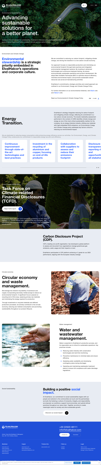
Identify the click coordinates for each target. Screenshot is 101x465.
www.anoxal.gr (5, 453)
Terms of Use (84, 447)
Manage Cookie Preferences (87, 450)
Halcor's (57, 93)
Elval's (92, 90)
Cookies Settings (68, 462)
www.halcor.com (25, 447)
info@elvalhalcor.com (70, 430)
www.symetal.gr (5, 448)
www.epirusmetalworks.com (28, 450)
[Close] (99, 463)
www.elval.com (5, 447)
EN (83, 5)
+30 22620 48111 (68, 427)
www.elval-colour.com (7, 450)
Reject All (77, 462)
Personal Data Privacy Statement (88, 448)
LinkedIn (63, 447)
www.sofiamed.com (26, 448)
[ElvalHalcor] (11, 5)
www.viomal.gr (5, 451)
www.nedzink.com (45, 447)
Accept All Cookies (86, 462)
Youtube (63, 448)
